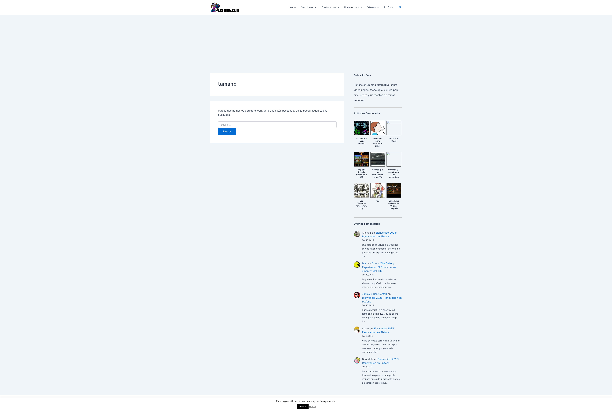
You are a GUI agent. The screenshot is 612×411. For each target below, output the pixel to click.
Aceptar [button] (303, 406)
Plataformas (351, 7)
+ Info (312, 406)
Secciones (307, 7)
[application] (315, 7)
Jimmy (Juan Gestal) (374, 293)
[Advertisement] (306, 38)
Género (371, 7)
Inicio (293, 7)
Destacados (329, 7)
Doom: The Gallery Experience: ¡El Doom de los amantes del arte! (379, 267)
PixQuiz (388, 7)
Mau (364, 263)
